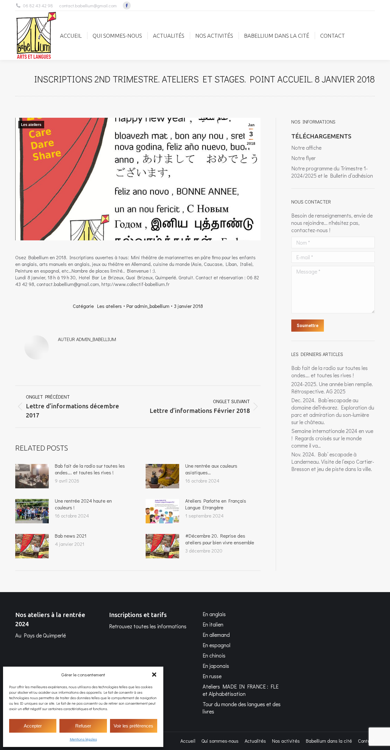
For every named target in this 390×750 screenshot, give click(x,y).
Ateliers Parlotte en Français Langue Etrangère (215, 504)
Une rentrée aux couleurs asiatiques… (211, 469)
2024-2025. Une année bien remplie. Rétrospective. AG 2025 (332, 387)
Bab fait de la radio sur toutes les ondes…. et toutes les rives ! (90, 469)
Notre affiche (306, 147)
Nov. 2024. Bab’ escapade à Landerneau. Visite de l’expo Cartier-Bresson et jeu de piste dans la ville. (332, 462)
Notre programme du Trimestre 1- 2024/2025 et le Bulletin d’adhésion (332, 172)
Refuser (83, 725)
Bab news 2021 (71, 535)
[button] (154, 675)
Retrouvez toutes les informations (147, 626)
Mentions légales (83, 739)
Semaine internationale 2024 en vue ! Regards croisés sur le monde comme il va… (332, 438)
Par (147, 306)
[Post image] (32, 476)
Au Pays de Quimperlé (40, 635)
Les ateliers (31, 125)
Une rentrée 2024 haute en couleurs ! (83, 504)
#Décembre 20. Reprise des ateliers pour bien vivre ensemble (219, 539)
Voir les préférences (133, 725)
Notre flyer (304, 158)
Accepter (33, 725)
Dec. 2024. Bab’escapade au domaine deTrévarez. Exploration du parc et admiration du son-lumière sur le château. (332, 411)
